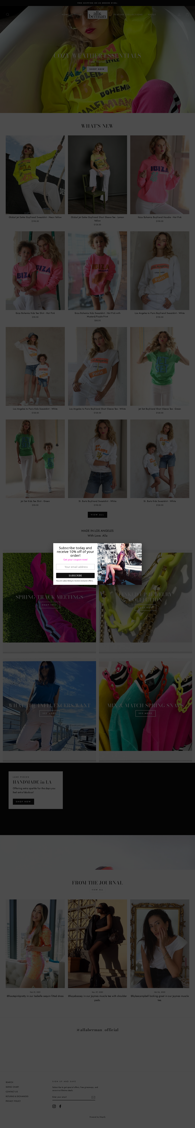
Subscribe (75, 575)
